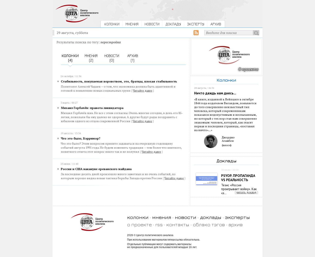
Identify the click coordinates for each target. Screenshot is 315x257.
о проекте (139, 224)
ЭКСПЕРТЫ (195, 24)
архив (235, 224)
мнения (161, 217)
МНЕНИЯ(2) (91, 57)
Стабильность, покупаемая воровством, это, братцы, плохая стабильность (119, 81)
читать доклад (246, 192)
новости (185, 217)
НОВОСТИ (152, 24)
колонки (137, 217)
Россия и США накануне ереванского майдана (96, 169)
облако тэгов (209, 224)
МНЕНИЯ (132, 24)
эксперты (237, 217)
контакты (177, 224)
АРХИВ (215, 24)
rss (159, 224)
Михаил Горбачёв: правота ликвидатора (92, 108)
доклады (210, 217)
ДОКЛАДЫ (173, 24)
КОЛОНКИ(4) (70, 57)
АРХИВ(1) (132, 57)
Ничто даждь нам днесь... (215, 93)
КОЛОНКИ (111, 24)
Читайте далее (142, 91)
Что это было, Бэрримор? (80, 138)
